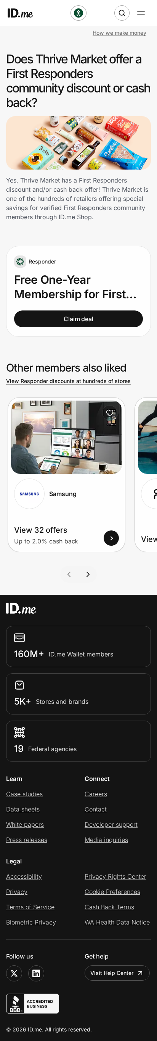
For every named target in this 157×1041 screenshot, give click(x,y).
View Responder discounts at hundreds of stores (68, 381)
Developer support (111, 824)
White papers (25, 824)
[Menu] (141, 13)
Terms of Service (30, 907)
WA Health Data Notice (117, 922)
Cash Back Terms (109, 907)
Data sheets (23, 809)
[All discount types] (78, 13)
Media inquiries (106, 840)
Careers (96, 794)
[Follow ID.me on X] (14, 973)
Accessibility (24, 876)
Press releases (26, 840)
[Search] (122, 13)
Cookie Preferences (112, 892)
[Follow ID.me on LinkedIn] (36, 973)
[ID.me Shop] (25, 13)
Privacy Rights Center (115, 876)
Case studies (24, 794)
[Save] (109, 412)
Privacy (16, 892)
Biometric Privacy (31, 922)
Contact (96, 809)
